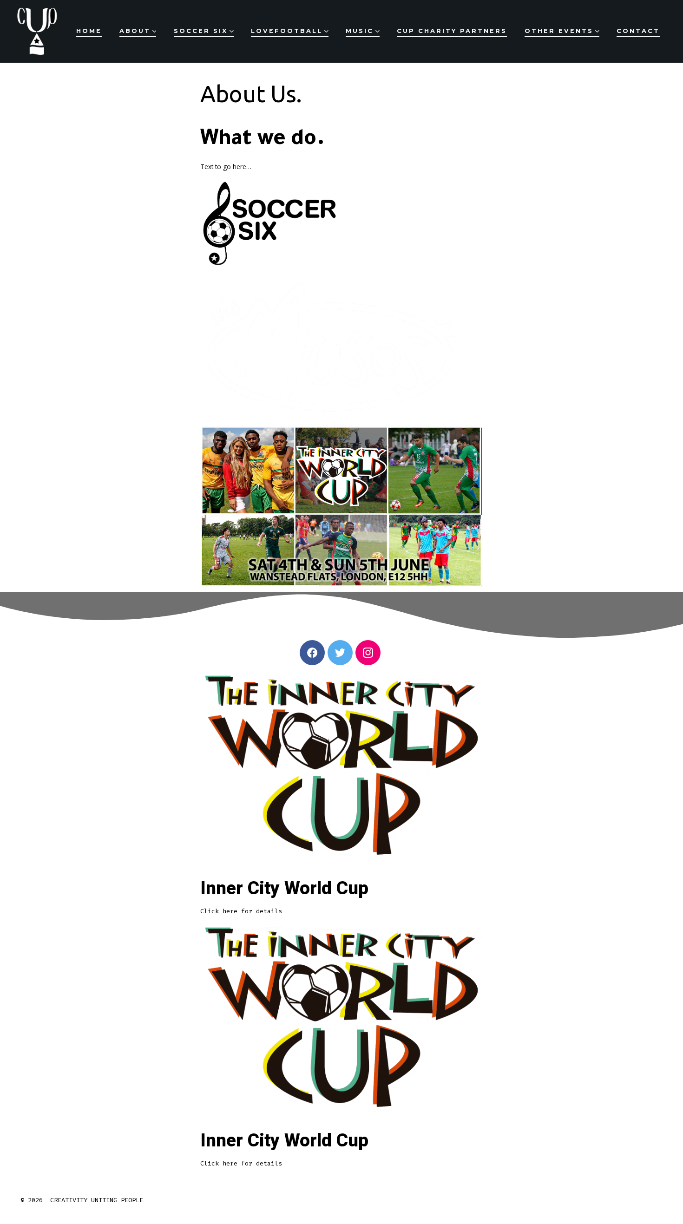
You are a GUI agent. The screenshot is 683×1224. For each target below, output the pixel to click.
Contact (638, 30)
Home (89, 30)
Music (360, 30)
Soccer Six (201, 30)
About (135, 30)
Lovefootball (286, 30)
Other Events (559, 30)
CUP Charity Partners (452, 30)
